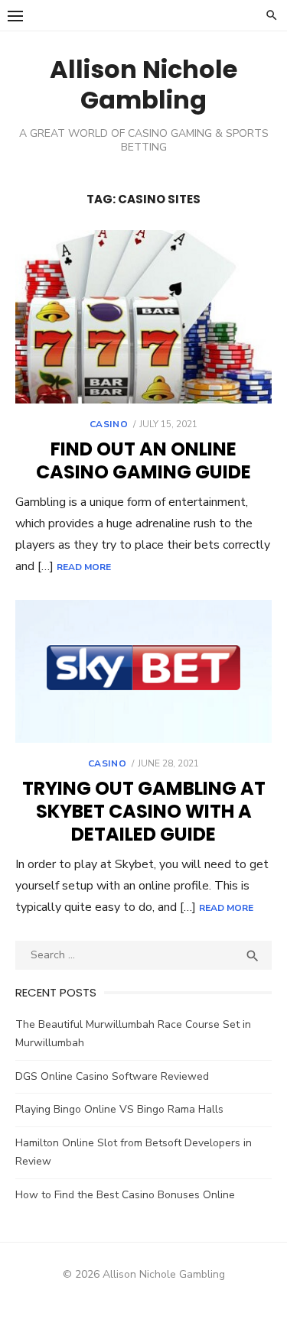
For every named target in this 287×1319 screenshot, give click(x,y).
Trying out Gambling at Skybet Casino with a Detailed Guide (144, 811)
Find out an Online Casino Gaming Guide (143, 460)
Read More (84, 567)
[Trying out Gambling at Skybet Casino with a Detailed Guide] (143, 671)
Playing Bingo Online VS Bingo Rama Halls (119, 1109)
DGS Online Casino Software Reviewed (112, 1076)
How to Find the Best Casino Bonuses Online (125, 1195)
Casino (109, 424)
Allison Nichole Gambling (143, 84)
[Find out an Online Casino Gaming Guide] (143, 316)
